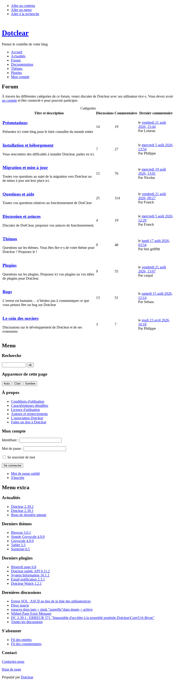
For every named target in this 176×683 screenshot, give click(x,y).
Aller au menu (21, 10)
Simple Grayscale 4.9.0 (28, 537)
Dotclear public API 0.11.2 (30, 571)
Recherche (11, 355)
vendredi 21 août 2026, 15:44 (152, 125)
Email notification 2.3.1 (28, 579)
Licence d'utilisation (25, 410)
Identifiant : (10, 440)
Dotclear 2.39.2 (22, 507)
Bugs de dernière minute (28, 515)
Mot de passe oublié (25, 473)
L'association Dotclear (27, 418)
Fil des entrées (21, 640)
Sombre (30, 383)
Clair (17, 383)
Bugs (7, 291)
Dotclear (27, 677)
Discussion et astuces (22, 216)
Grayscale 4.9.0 (22, 541)
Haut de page (11, 669)
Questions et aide (18, 194)
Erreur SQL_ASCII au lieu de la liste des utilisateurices (51, 601)
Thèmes (10, 238)
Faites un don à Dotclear (28, 422)
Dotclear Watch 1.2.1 (26, 583)
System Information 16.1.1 (30, 575)
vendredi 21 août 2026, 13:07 (152, 269)
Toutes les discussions (27, 622)
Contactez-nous (13, 661)
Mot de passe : (12, 448)
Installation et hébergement (28, 145)
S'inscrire (17, 478)
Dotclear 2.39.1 (22, 511)
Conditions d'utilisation (27, 401)
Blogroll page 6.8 (23, 567)
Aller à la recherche (25, 14)
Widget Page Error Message (31, 614)
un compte (9, 100)
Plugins (9, 265)
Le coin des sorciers (20, 318)
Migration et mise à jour (25, 167)
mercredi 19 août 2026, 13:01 (152, 171)
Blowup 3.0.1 (21, 532)
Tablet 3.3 (18, 545)
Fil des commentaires (26, 644)
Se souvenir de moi (21, 457)
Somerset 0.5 (20, 549)
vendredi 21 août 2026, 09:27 (152, 196)
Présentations (15, 122)
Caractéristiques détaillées (29, 406)
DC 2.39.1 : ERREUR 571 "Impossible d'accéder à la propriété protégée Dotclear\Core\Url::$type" (82, 618)
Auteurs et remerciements (29, 414)
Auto (7, 383)
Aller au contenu (23, 6)
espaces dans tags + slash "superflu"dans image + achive (52, 609)
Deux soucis (20, 605)
